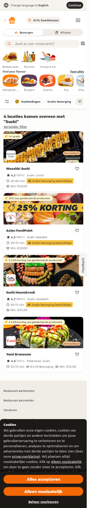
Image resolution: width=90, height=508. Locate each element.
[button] (9, 20)
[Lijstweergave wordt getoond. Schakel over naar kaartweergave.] (82, 44)
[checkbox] (11, 83)
